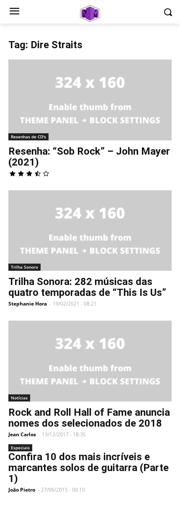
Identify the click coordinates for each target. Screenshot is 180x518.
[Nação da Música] (90, 13)
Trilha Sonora (24, 267)
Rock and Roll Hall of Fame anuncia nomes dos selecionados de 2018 (89, 418)
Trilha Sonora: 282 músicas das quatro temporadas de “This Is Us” (87, 287)
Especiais (20, 448)
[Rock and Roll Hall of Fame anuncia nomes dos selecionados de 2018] (90, 361)
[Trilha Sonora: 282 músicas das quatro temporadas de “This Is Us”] (90, 230)
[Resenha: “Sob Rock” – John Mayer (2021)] (90, 100)
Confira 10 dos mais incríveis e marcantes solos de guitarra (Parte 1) (88, 467)
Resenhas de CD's (28, 137)
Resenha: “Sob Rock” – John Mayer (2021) (89, 156)
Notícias (19, 398)
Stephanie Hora (27, 303)
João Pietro (21, 489)
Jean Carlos (22, 434)
